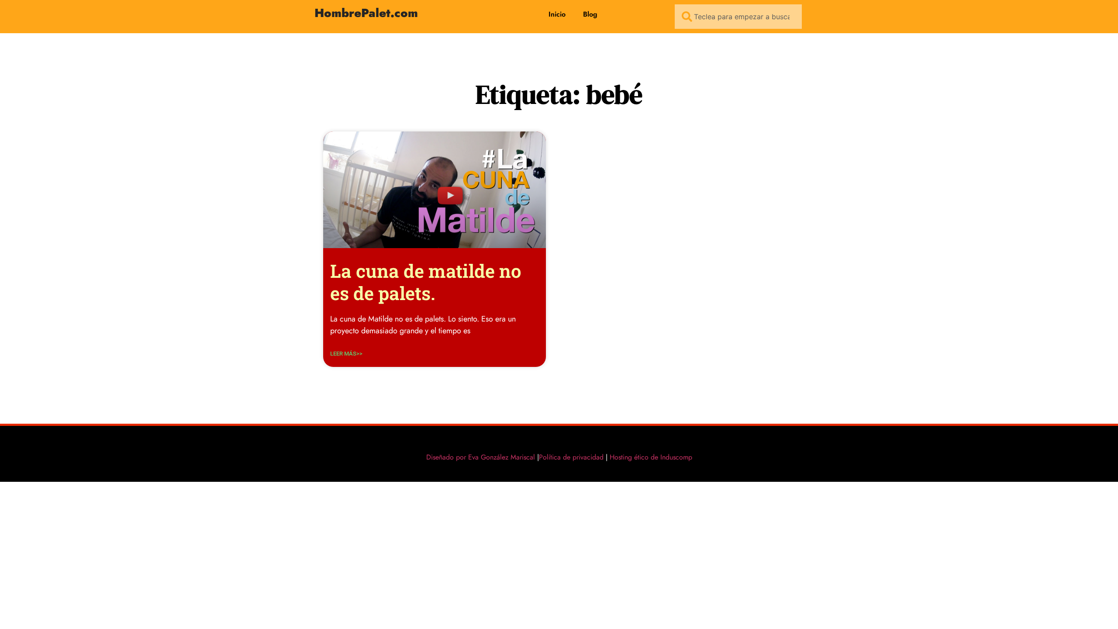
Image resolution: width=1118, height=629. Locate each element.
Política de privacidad (571, 457)
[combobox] (738, 16)
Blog (590, 14)
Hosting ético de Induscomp (649, 457)
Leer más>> (346, 353)
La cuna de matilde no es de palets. (425, 281)
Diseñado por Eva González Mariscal (480, 457)
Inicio (557, 14)
